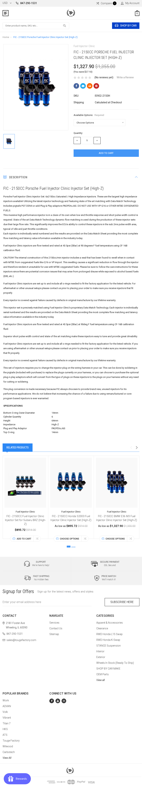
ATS (5, 734)
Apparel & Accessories (109, 622)
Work (6, 700)
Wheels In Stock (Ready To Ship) (115, 662)
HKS (5, 729)
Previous (131, 447)
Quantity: (78, 133)
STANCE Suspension (108, 645)
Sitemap (54, 634)
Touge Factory (11, 740)
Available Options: (89, 115)
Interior (100, 651)
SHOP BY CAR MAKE (108, 668)
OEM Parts (102, 674)
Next (136, 447)
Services (54, 622)
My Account (132, 3)
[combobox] (36, 25)
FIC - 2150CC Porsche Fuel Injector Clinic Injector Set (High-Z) (45, 37)
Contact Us (55, 628)
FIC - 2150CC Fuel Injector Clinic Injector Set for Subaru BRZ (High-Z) (25, 520)
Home (6, 37)
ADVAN (7, 706)
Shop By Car (128, 25)
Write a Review (125, 77)
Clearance (102, 628)
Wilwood (8, 746)
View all (100, 680)
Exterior (100, 657)
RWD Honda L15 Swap (109, 634)
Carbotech (9, 752)
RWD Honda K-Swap (108, 639)
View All (7, 757)
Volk (5, 711)
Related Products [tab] (17, 447)
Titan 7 (7, 723)
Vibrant (7, 717)
